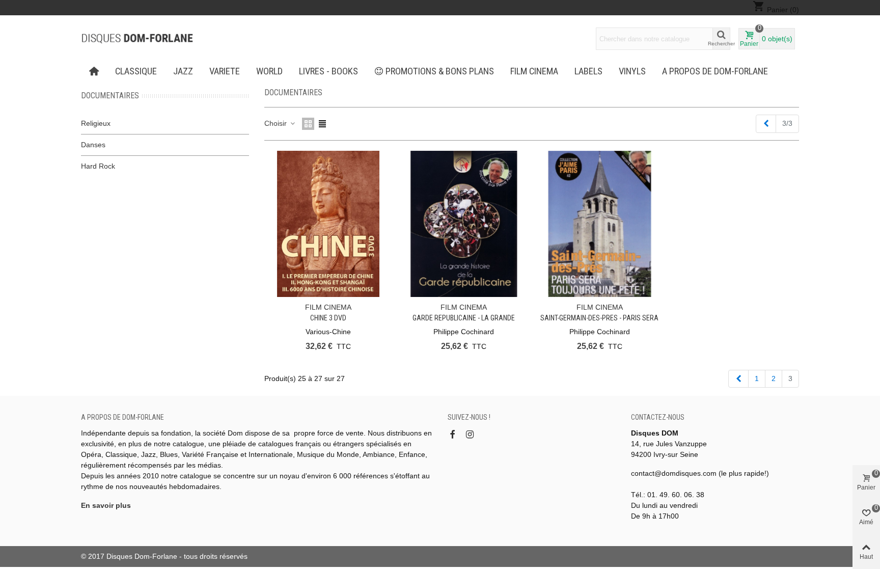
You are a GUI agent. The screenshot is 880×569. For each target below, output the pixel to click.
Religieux (96, 123)
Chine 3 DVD (328, 318)
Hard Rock (98, 166)
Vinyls (632, 71)
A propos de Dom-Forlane (715, 71)
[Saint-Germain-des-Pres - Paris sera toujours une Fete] (600, 224)
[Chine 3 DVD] (328, 224)
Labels (588, 71)
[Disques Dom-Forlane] (137, 38)
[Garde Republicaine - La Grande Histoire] (464, 224)
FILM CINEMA (534, 71)
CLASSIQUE (136, 71)
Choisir (276, 123)
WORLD (269, 71)
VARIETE (224, 71)
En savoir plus (106, 505)
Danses (93, 145)
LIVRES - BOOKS (328, 71)
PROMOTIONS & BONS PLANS (440, 71)
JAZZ (183, 71)
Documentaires (110, 95)
